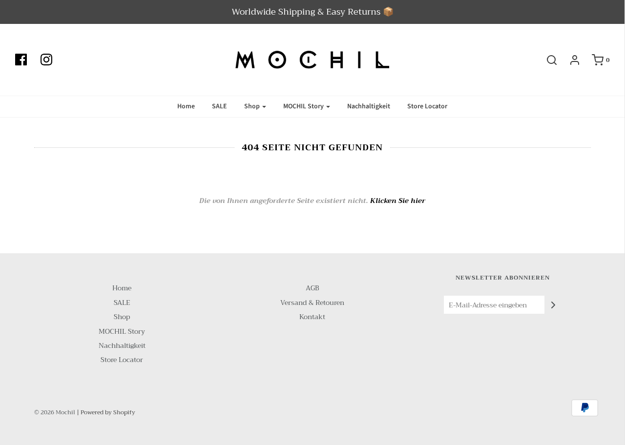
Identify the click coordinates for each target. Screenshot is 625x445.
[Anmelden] (570, 60)
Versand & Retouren (312, 302)
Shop (122, 317)
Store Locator (427, 106)
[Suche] (547, 60)
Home (186, 106)
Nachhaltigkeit (368, 106)
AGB (312, 288)
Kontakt (312, 317)
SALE (219, 106)
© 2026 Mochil (54, 412)
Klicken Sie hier (397, 200)
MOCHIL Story (122, 331)
